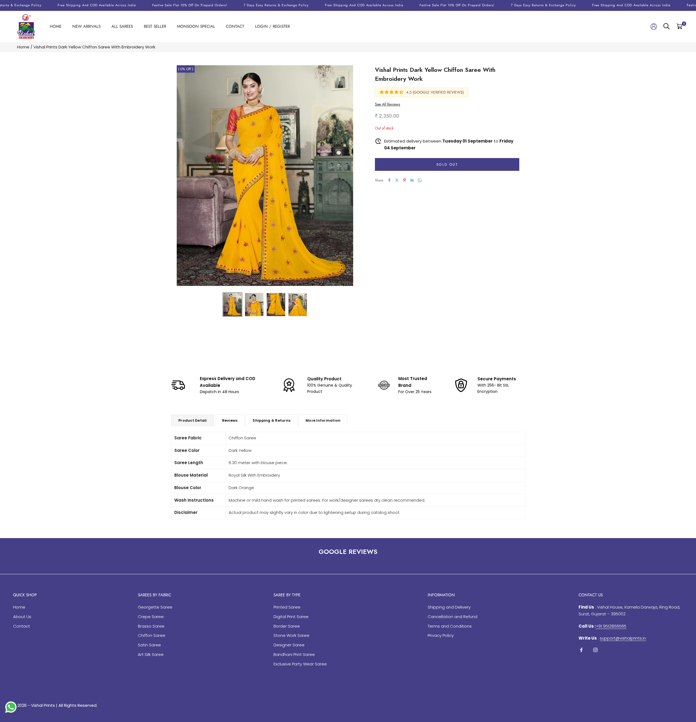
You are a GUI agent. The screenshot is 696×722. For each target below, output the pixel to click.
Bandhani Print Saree (294, 654)
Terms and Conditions (450, 626)
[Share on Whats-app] (420, 180)
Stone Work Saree (291, 635)
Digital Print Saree (291, 616)
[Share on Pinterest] (404, 180)
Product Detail (192, 420)
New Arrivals (86, 26)
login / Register (272, 26)
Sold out (447, 164)
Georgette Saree (155, 607)
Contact (235, 26)
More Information (323, 420)
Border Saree (287, 626)
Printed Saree (287, 607)
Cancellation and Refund (452, 616)
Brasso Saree (151, 626)
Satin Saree (149, 645)
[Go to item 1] (232, 304)
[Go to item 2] (254, 304)
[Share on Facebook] (389, 180)
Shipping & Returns (271, 420)
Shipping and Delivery (449, 607)
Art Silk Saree (151, 654)
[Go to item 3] (276, 304)
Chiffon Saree (151, 635)
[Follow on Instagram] (595, 650)
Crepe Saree (151, 616)
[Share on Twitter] (397, 180)
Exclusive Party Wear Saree (300, 664)
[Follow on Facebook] (581, 650)
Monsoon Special (196, 26)
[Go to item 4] (297, 304)
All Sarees (122, 26)
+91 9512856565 (611, 626)
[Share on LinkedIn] (412, 180)
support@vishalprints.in (623, 638)
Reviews (230, 420)
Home (55, 26)
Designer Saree (289, 645)
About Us (22, 616)
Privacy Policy (441, 635)
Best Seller (155, 26)
